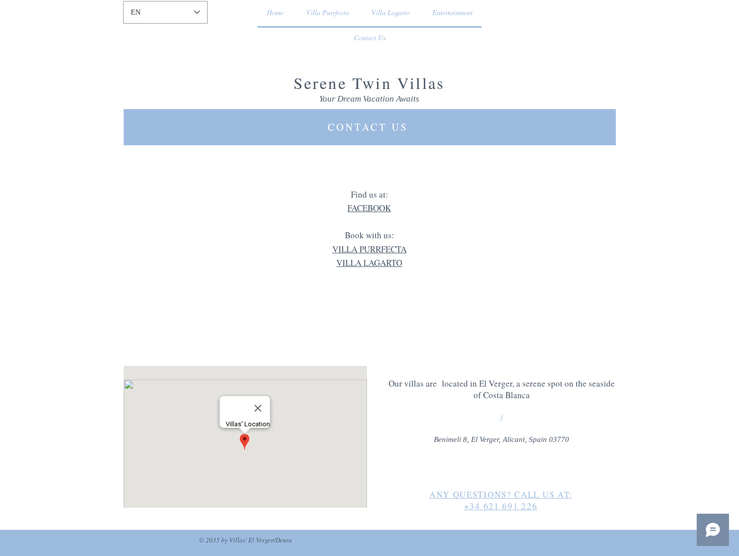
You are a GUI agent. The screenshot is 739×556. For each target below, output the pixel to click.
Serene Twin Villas (369, 83)
